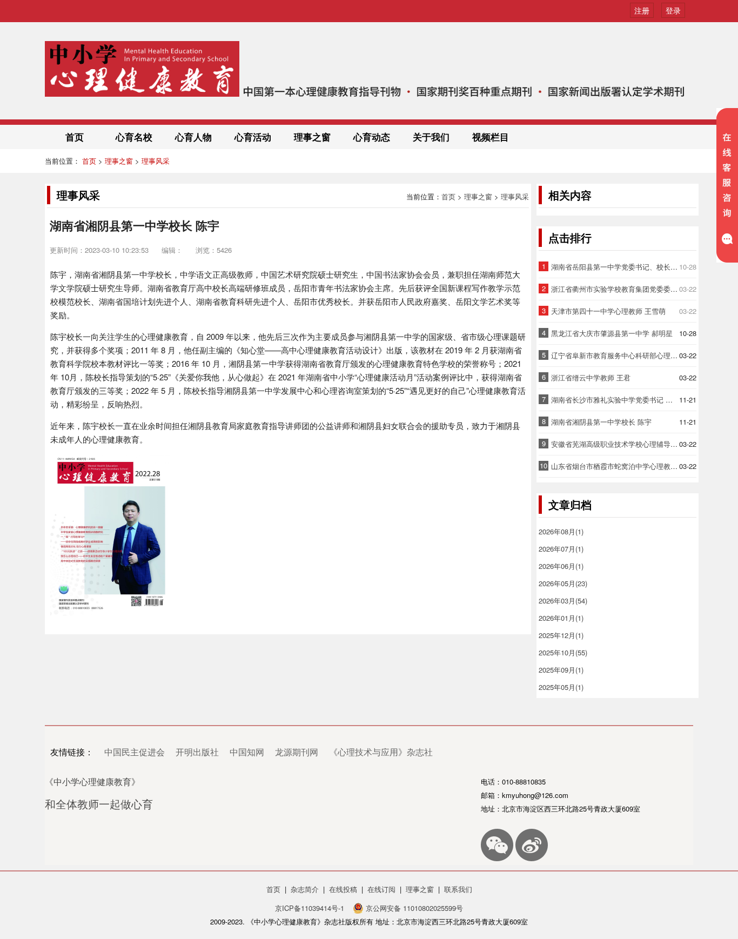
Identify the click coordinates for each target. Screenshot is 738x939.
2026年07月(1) (561, 549)
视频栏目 (490, 136)
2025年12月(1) (561, 635)
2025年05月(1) (561, 687)
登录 (673, 10)
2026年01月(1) (561, 618)
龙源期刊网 (296, 752)
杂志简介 (305, 889)
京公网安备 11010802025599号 (413, 908)
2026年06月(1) (561, 566)
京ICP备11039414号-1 (310, 908)
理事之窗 (312, 136)
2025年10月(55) (563, 652)
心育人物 (193, 136)
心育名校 (134, 136)
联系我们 (458, 889)
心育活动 (252, 136)
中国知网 (247, 752)
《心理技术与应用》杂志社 (381, 752)
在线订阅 (381, 889)
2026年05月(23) (563, 583)
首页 (74, 136)
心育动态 (371, 136)
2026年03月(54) (563, 600)
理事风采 (156, 161)
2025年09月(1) (561, 670)
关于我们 (431, 136)
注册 (641, 10)
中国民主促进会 (134, 752)
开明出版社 (197, 752)
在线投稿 (343, 889)
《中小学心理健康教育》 (92, 781)
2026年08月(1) (561, 531)
